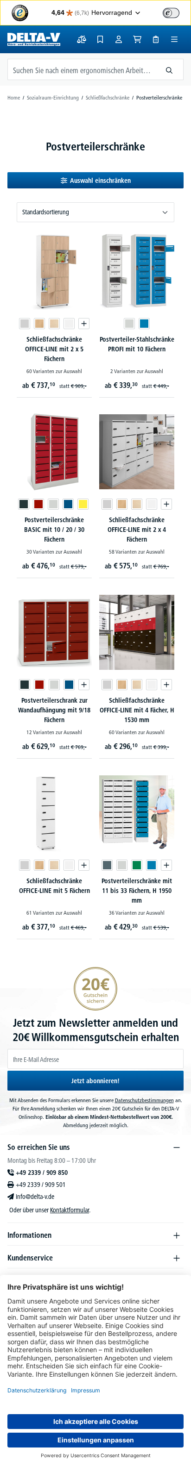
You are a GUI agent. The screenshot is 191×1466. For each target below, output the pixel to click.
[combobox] (81, 69)
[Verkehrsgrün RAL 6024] (136, 865)
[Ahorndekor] (54, 323)
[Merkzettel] (100, 39)
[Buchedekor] (39, 323)
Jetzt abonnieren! (95, 1081)
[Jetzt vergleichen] (81, 39)
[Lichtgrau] (24, 323)
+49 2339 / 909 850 (42, 1172)
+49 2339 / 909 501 (41, 1184)
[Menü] (174, 39)
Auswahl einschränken (100, 180)
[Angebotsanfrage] (155, 39)
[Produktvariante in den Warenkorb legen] (83, 323)
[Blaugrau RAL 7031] (107, 865)
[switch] (171, 13)
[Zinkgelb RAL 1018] (83, 504)
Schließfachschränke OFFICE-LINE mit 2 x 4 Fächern (137, 529)
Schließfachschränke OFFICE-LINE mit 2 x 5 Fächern (54, 349)
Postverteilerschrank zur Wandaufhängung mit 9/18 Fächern (54, 710)
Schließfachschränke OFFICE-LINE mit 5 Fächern (54, 886)
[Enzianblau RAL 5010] (68, 504)
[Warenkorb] (137, 39)
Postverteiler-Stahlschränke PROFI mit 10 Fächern (137, 344)
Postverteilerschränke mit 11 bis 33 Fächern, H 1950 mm (137, 891)
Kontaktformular (69, 1210)
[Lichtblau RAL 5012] (144, 323)
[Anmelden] (118, 39)
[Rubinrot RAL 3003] (38, 504)
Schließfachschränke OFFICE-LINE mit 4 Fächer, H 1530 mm (137, 710)
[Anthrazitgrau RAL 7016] (23, 504)
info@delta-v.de (35, 1196)
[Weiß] (69, 323)
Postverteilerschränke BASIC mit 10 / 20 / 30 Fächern (54, 529)
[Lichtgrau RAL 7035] (129, 323)
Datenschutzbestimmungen (144, 1100)
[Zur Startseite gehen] (33, 39)
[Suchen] (169, 69)
